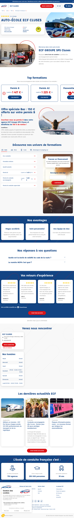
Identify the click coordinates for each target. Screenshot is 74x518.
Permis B (18, 172)
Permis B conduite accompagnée (18, 179)
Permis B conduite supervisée (11, 185)
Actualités (58, 497)
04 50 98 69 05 (7, 340)
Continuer (58, 182)
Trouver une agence (60, 491)
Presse (57, 495)
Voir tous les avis (37, 313)
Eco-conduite (7, 156)
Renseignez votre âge (57, 173)
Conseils (40, 491)
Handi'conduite (7, 167)
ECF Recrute (59, 493)
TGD (39, 493)
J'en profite (15, 97)
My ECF (39, 489)
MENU (69, 6)
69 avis (14, 16)
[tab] (4, 150)
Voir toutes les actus (37, 450)
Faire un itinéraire (7, 347)
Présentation (59, 489)
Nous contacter (47, 6)
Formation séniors (8, 161)
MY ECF (59, 6)
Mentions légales (9, 515)
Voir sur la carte (8, 31)
